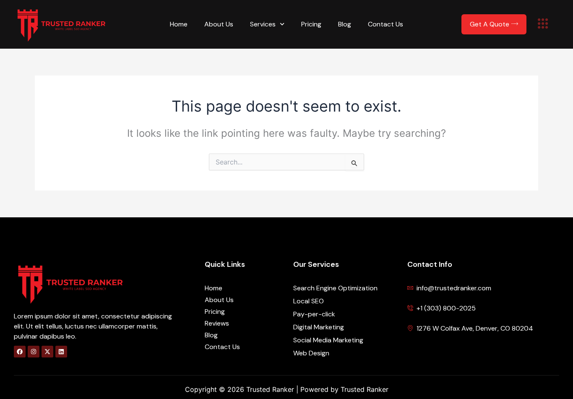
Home (179, 24)
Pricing (311, 24)
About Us (218, 24)
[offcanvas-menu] (543, 24)
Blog (344, 24)
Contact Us (385, 24)
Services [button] (263, 24)
